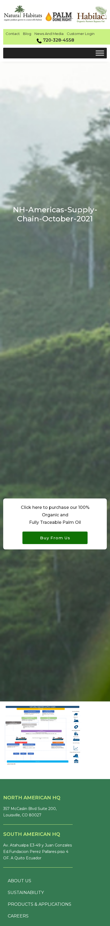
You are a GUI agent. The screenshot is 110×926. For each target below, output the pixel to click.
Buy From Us (55, 537)
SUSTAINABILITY (26, 892)
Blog (27, 33)
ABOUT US (19, 880)
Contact (13, 33)
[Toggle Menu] (100, 52)
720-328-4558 (58, 40)
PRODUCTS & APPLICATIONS (39, 904)
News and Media (49, 33)
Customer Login (81, 33)
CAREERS (18, 916)
